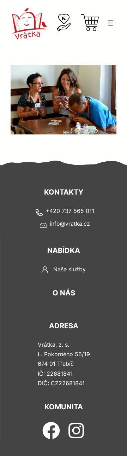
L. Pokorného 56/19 (64, 354)
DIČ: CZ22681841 (61, 383)
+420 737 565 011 (70, 210)
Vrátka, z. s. (53, 344)
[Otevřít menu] (111, 23)
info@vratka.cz (70, 223)
